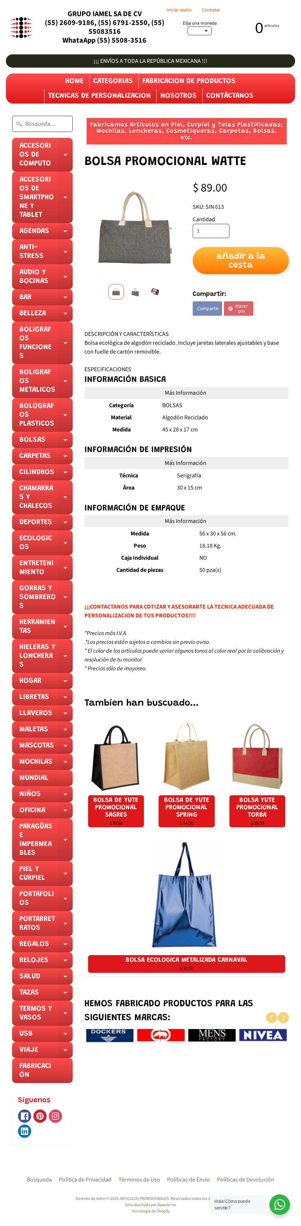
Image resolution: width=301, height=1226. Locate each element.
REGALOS (46, 946)
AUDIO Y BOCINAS (46, 279)
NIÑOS (46, 796)
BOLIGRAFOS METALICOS (46, 383)
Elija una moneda (200, 23)
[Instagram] (55, 1116)
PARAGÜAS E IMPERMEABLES (46, 842)
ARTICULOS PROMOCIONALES (144, 1198)
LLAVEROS (46, 715)
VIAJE (46, 1052)
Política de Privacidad (85, 1180)
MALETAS (46, 732)
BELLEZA (46, 316)
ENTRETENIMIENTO (46, 570)
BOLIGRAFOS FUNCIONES (46, 345)
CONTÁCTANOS (230, 96)
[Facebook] (24, 1116)
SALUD (46, 979)
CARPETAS (46, 458)
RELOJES (46, 962)
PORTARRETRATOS (46, 925)
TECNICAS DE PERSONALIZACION (99, 96)
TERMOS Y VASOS (46, 1015)
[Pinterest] (40, 1116)
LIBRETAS (46, 699)
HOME (74, 81)
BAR (46, 299)
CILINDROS (46, 474)
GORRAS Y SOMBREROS (46, 599)
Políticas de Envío (188, 1180)
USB (46, 1036)
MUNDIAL (33, 778)
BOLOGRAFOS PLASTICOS (46, 417)
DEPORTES (46, 524)
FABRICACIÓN (35, 1070)
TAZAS (46, 995)
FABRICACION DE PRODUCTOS (189, 81)
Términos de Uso (139, 1180)
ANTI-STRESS (46, 254)
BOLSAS (46, 442)
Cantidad (204, 219)
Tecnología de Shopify (151, 1211)
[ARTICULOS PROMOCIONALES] (20, 27)
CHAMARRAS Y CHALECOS (46, 499)
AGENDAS (46, 233)
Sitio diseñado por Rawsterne (150, 1205)
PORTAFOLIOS (46, 900)
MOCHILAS (46, 764)
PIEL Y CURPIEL (46, 875)
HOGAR (46, 683)
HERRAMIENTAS (46, 629)
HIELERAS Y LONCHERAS (46, 658)
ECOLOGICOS (46, 545)
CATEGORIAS (113, 81)
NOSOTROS (178, 96)
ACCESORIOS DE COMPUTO (46, 157)
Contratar (211, 10)
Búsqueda (39, 1180)
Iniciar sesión (179, 10)
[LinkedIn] (24, 1131)
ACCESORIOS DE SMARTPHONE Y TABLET (46, 199)
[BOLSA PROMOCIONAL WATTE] (116, 292)
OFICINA (46, 812)
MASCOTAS (46, 748)
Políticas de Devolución (245, 1180)
